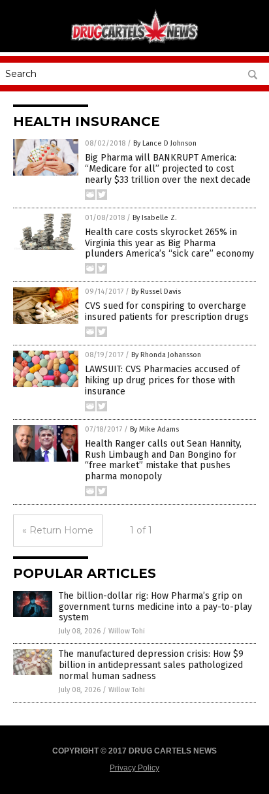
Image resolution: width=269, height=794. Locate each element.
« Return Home (57, 530)
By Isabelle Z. (155, 218)
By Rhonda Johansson (166, 355)
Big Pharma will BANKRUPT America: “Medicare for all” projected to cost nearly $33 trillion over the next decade (168, 168)
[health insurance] (134, 42)
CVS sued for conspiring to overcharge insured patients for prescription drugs (167, 311)
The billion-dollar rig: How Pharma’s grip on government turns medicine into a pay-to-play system (155, 607)
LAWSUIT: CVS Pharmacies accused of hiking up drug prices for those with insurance (162, 380)
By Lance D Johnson (165, 143)
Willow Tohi (126, 631)
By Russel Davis (156, 291)
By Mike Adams (154, 429)
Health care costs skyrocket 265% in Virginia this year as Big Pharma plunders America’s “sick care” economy (169, 243)
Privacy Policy (134, 767)
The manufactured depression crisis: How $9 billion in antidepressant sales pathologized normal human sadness (151, 665)
